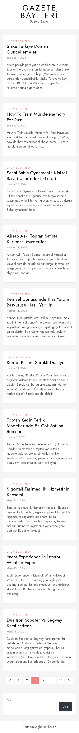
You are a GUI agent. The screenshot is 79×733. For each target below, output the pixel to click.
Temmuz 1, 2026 (16, 58)
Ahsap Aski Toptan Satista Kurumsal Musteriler (32, 239)
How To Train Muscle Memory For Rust (36, 117)
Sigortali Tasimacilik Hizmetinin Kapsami (38, 492)
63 (60, 680)
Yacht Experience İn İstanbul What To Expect (35, 559)
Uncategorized (18, 41)
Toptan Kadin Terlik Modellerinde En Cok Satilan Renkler (35, 425)
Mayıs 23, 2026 (16, 500)
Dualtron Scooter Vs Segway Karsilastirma (34, 623)
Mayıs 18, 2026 (15, 631)
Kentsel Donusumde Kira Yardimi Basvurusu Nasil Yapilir (39, 302)
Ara (9, 699)
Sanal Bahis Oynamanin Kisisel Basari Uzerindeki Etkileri (37, 175)
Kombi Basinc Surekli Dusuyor (36, 362)
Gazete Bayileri (39, 11)
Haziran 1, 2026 (16, 437)
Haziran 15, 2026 (17, 184)
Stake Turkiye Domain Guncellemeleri (28, 49)
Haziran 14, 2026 (17, 247)
